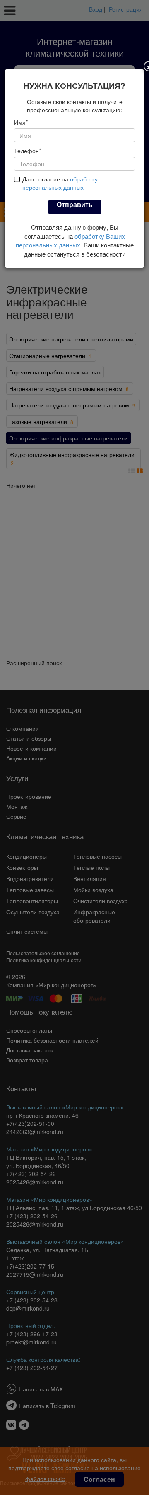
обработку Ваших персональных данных (70, 240)
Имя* (21, 122)
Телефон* (27, 150)
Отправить (75, 204)
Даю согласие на (60, 183)
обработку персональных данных (60, 183)
